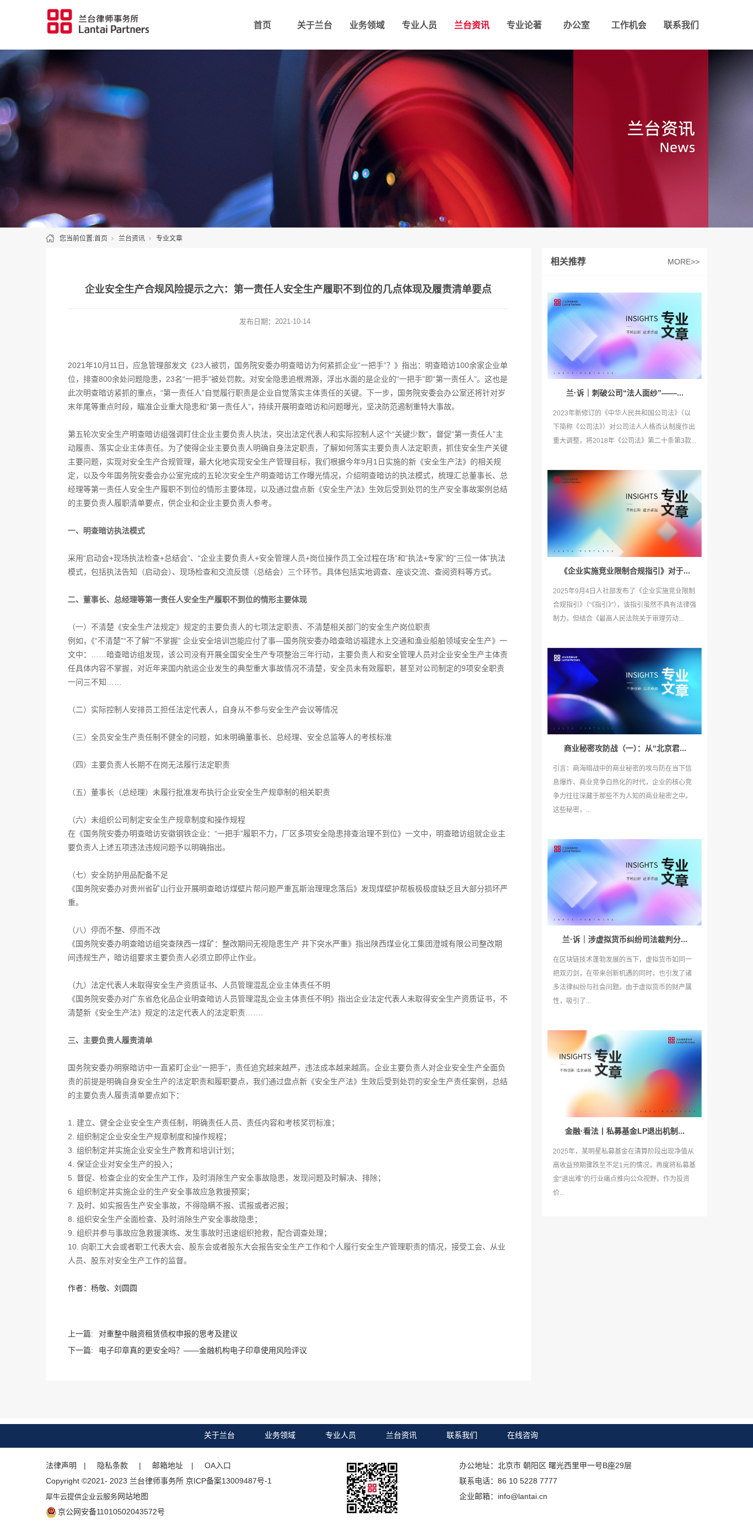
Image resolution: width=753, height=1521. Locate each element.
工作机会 (629, 25)
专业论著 (524, 25)
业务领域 (367, 25)
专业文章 (169, 238)
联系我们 (681, 25)
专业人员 (419, 25)
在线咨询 (522, 1435)
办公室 (576, 25)
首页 (262, 25)
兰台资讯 (472, 25)
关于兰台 (314, 25)
